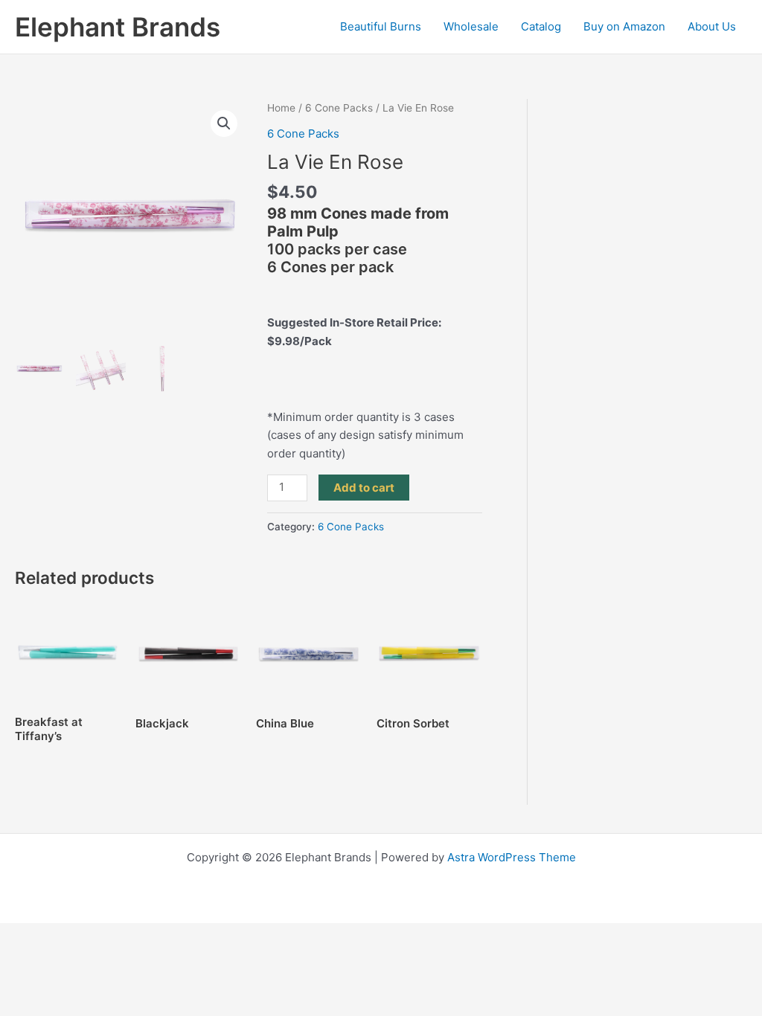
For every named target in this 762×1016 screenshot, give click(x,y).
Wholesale (471, 26)
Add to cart (363, 487)
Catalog (541, 26)
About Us (712, 26)
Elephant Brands (117, 26)
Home (281, 108)
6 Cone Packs (339, 108)
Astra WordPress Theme (511, 857)
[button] (224, 123)
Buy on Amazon (624, 26)
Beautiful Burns (380, 26)
